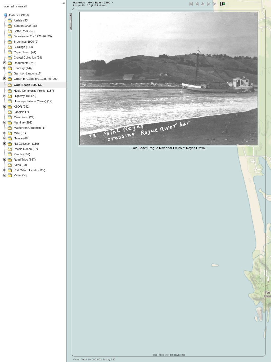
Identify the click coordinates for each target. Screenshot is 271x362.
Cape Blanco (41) (25, 52)
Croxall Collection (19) (28, 57)
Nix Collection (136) (26, 143)
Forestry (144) (23, 68)
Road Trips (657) (25, 159)
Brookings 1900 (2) (26, 41)
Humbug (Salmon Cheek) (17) (33, 101)
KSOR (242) (22, 106)
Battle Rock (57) (24, 31)
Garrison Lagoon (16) (28, 73)
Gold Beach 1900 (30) (28, 84)
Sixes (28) (20, 164)
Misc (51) (20, 133)
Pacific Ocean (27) (26, 149)
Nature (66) (21, 138)
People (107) (22, 154)
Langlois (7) (21, 111)
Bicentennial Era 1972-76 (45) (33, 36)
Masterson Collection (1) (29, 127)
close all (21, 6)
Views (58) (21, 175)
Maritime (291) (23, 122)
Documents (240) (25, 62)
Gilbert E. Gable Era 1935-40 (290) (36, 78)
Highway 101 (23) (25, 96)
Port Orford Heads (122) (29, 170)
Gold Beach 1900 (99, 2)
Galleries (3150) (19, 15)
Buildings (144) (23, 46)
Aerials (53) (21, 20)
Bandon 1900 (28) (25, 25)
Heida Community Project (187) (34, 90)
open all (9, 6)
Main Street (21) (24, 117)
